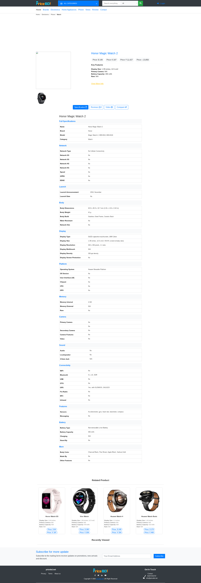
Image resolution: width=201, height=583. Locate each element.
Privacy (43, 574)
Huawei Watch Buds (149, 516)
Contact (103, 10)
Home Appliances (69, 10)
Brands (46, 10)
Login (162, 3)
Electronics (55, 10)
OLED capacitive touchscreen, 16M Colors (102, 237)
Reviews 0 (96, 107)
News (88, 10)
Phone (81, 10)
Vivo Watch (84, 516)
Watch (59, 14)
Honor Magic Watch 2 (104, 53)
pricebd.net (100, 579)
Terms (50, 574)
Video (108, 107)
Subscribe (159, 556)
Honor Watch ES (51, 516)
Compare (121, 107)
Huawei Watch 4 (117, 516)
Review (95, 10)
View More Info (97, 84)
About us (58, 574)
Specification (79, 107)
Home (38, 10)
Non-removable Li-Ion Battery (98, 428)
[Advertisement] (100, 33)
